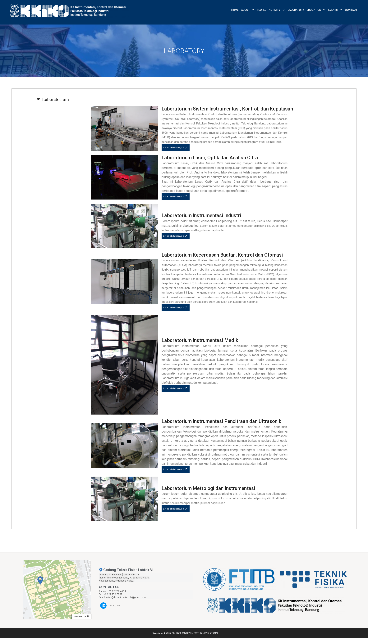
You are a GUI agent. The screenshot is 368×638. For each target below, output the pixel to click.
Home (234, 10)
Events (333, 10)
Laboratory (296, 10)
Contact (351, 10)
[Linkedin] (103, 605)
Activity (274, 10)
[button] (81, 616)
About (245, 10)
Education (314, 10)
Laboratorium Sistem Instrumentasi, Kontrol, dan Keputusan (227, 109)
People (261, 10)
